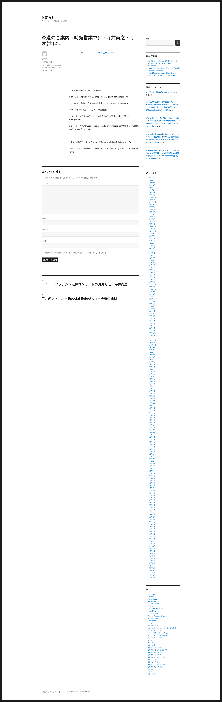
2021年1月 (151, 338)
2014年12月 (152, 515)
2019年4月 (151, 389)
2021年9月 (151, 318)
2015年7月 (151, 498)
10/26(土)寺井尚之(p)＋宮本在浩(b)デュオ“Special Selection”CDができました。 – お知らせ (163, 139)
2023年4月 (151, 275)
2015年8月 (151, 495)
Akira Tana (152, 594)
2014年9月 (151, 522)
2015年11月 (151, 488)
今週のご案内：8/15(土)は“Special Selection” (164, 75)
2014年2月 (151, 539)
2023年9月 (151, 263)
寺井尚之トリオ (47, 70)
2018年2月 (151, 423)
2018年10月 (152, 403)
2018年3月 (151, 420)
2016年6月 (151, 471)
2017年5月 (151, 444)
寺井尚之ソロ (152, 660)
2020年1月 (151, 367)
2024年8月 (151, 236)
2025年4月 (151, 217)
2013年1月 (151, 570)
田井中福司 (151, 674)
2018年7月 (151, 410)
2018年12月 (152, 398)
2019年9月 (151, 376)
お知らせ (48, 17)
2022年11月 (152, 287)
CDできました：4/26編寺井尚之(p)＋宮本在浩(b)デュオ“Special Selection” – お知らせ (163, 107)
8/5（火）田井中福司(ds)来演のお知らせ (160, 92)
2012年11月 (151, 575)
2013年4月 (151, 563)
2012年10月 (152, 578)
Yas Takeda (152, 621)
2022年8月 (151, 294)
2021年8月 (151, 321)
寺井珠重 (45, 59)
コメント (45, 183)
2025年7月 (151, 209)
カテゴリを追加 (153, 626)
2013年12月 (152, 544)
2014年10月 (152, 519)
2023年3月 (151, 277)
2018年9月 (151, 406)
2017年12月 (152, 427)
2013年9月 (151, 551)
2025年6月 (151, 212)
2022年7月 (151, 297)
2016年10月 (152, 461)
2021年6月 (151, 326)
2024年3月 (151, 248)
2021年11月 (151, 313)
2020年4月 (151, 360)
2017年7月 (151, 439)
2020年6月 (151, 355)
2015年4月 (151, 505)
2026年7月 (151, 180)
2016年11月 (152, 459)
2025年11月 (152, 200)
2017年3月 (151, 449)
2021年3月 (151, 333)
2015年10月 (152, 490)
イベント (151, 623)
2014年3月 (151, 536)
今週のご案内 (55, 68)
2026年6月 (151, 183)
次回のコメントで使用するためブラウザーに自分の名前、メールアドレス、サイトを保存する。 (77, 253)
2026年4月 (151, 188)
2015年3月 (151, 507)
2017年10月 (152, 432)
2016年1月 (151, 483)
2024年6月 (151, 241)
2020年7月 (151, 352)
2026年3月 (151, 190)
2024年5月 (151, 243)
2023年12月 (152, 255)
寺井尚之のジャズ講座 (155, 667)
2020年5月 (151, 357)
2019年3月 (151, 391)
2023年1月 (151, 282)
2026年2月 (151, 192)
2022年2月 (151, 309)
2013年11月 (151, 546)
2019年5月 (151, 386)
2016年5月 (151, 473)
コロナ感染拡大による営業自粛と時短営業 (162, 628)
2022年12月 (152, 284)
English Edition (153, 604)
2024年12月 (152, 226)
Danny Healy (152, 599)
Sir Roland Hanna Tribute (157, 609)
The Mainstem (153, 614)
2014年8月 (151, 524)
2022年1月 (151, 311)
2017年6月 (151, 442)
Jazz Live (151, 606)
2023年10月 (152, 260)
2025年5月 (151, 214)
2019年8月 (151, 379)
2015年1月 (151, 512)
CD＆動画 (151, 597)
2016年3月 (151, 478)
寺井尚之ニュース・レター (157, 664)
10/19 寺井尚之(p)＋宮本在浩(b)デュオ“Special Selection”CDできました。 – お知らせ (162, 155)
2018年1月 (151, 425)
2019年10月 (152, 374)
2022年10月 (152, 289)
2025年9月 (151, 204)
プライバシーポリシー (57, 692)
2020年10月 (152, 345)
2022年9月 (151, 292)
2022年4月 (151, 304)
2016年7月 (151, 469)
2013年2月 (151, 568)
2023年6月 (151, 270)
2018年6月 (151, 413)
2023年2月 (151, 280)
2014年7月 (151, 527)
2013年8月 (151, 553)
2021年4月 (151, 330)
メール (45, 230)
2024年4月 (151, 246)
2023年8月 (151, 265)
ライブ (150, 640)
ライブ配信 (151, 643)
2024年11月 (152, 229)
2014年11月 (151, 517)
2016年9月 (151, 464)
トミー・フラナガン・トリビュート (160, 633)
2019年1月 (151, 396)
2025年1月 (151, 224)
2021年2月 (151, 335)
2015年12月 (152, 485)
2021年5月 (151, 328)
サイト (44, 241)
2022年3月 (151, 306)
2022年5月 (151, 301)
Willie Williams (153, 618)
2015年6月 (151, 500)
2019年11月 (152, 372)
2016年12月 (152, 456)
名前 (44, 218)
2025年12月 (152, 197)
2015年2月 (151, 510)
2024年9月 (151, 234)
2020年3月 (151, 362)
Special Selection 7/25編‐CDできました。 (162, 73)
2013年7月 (151, 556)
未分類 (150, 672)
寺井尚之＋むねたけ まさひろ (157, 650)
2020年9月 (151, 347)
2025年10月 (152, 202)
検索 (147, 39)
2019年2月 (151, 393)
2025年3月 (151, 219)
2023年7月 (151, 267)
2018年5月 (151, 415)
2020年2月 (151, 364)
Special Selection (154, 611)
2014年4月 (151, 534)
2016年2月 (151, 481)
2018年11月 (151, 401)
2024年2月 (151, 250)
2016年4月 (151, 476)
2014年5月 (151, 532)
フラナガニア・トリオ (155, 638)
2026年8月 (151, 178)
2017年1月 (151, 454)
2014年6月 (151, 529)
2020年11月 (152, 343)
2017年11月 (151, 430)
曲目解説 (151, 669)
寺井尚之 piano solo (155, 647)
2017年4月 (151, 447)
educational (152, 601)
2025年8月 (151, 207)
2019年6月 (151, 384)
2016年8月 (151, 466)
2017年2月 (151, 452)
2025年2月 (151, 221)
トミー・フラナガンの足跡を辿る (159, 635)
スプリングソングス (154, 631)
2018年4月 (151, 418)
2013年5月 (151, 561)
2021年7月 (151, 323)
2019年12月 (152, 369)
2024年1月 (151, 253)
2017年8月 (151, 437)
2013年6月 (151, 558)
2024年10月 (152, 231)
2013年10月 (152, 548)
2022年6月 (151, 299)
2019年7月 (151, 381)
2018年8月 (151, 408)
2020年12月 (152, 340)
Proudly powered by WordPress (78, 692)
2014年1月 (151, 541)
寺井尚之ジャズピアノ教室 (157, 657)
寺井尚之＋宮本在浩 (154, 652)
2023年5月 (151, 272)
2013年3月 (151, 565)
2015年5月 (151, 502)
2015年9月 (151, 493)
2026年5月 (151, 185)
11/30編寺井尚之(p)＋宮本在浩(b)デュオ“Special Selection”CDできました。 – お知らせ (163, 123)
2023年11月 (152, 258)
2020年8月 (151, 350)
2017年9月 (151, 435)
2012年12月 (152, 573)
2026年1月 (151, 195)
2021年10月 (152, 316)
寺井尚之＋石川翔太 (154, 655)
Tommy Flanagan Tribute (157, 616)
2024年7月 (151, 238)
